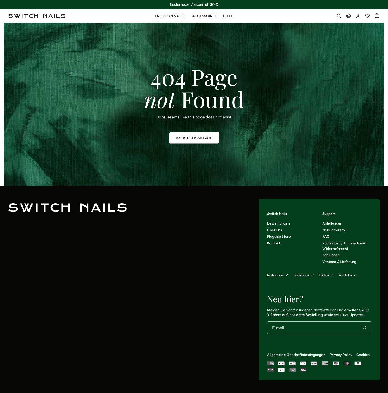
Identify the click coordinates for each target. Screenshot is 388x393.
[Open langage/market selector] (348, 16)
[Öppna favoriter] (367, 16)
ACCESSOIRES (204, 15)
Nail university (333, 229)
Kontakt (273, 243)
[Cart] (377, 16)
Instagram (275, 275)
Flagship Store (279, 236)
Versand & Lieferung (339, 261)
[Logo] (36, 16)
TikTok (324, 275)
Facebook (301, 275)
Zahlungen (331, 255)
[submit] (364, 328)
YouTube (345, 275)
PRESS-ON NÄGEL (170, 15)
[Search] (339, 16)
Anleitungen (332, 223)
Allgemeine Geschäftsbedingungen (296, 354)
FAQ (325, 236)
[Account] (358, 16)
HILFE (228, 15)
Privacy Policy (341, 354)
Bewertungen (278, 223)
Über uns (274, 229)
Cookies (363, 354)
